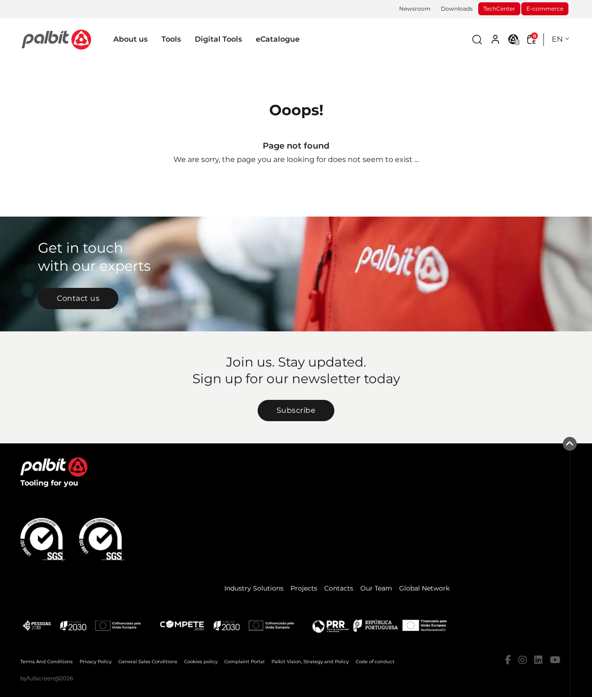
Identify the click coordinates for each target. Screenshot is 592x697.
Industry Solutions (254, 588)
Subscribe (296, 410)
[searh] (477, 39)
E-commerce (544, 8)
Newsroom (415, 8)
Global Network (424, 588)
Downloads (457, 8)
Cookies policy (200, 662)
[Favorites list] (513, 39)
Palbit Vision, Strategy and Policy (310, 662)
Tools (171, 39)
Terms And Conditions (46, 662)
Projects (303, 588)
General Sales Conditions (147, 662)
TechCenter (499, 8)
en (557, 39)
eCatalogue (278, 39)
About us (130, 39)
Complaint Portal (244, 662)
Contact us (78, 298)
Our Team (376, 588)
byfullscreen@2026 (46, 678)
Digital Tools (218, 39)
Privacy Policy (95, 662)
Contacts (338, 588)
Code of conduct (375, 662)
